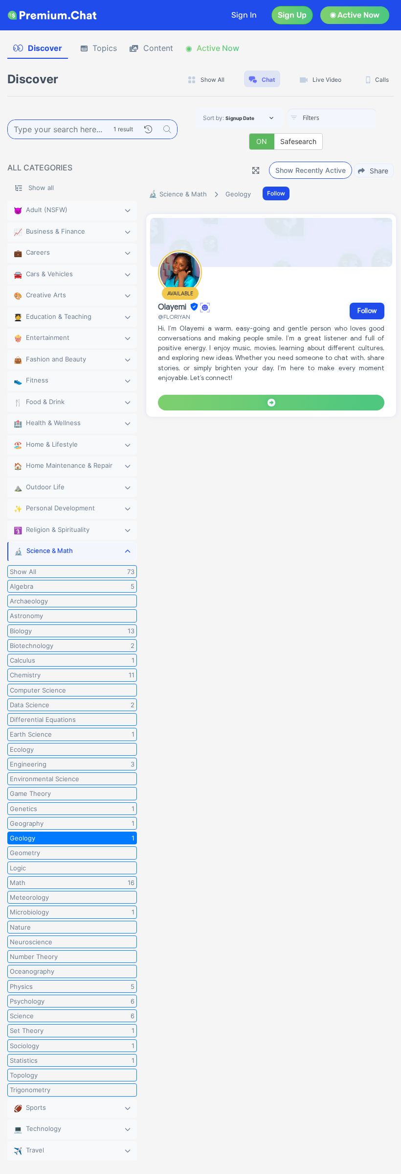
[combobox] (332, 118)
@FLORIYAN (174, 316)
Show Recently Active (310, 170)
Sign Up (292, 15)
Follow (276, 193)
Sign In (244, 15)
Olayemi (173, 307)
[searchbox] (347, 118)
